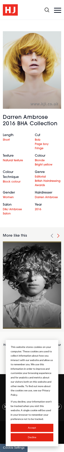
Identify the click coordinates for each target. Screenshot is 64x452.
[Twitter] (5, 407)
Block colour (11, 181)
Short (6, 140)
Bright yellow (43, 164)
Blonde (40, 160)
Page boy (42, 144)
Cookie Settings (14, 448)
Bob (37, 140)
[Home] (10, 10)
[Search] (47, 10)
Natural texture (13, 160)
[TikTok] (59, 407)
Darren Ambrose (46, 197)
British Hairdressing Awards (47, 183)
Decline (32, 437)
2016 (38, 209)
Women (8, 197)
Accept (32, 427)
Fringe (39, 148)
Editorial (40, 176)
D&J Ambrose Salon (12, 211)
